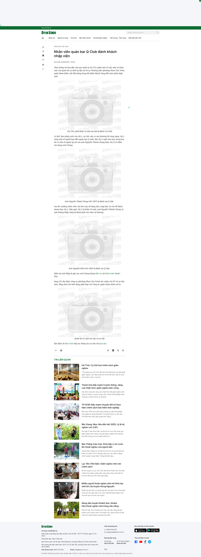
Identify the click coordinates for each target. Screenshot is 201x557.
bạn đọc (102, 343)
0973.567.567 (109, 543)
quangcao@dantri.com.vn (115, 532)
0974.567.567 (121, 543)
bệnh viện (109, 273)
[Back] (43, 69)
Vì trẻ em (74, 38)
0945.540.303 (111, 529)
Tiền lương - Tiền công (118, 38)
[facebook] (43, 47)
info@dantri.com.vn (81, 550)
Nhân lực (52, 38)
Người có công (63, 38)
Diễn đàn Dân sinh (135, 38)
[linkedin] (43, 55)
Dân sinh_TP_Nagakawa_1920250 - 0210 (100, 1)
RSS (105, 549)
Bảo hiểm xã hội (85, 38)
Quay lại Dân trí (46, 28)
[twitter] (43, 51)
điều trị (98, 273)
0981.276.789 (58, 550)
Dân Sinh (69, 343)
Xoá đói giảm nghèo (100, 38)
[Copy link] (43, 59)
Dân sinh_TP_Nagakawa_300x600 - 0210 (144, 48)
